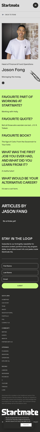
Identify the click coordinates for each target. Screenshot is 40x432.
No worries (26, 424)
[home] (10, 6)
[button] (35, 5)
